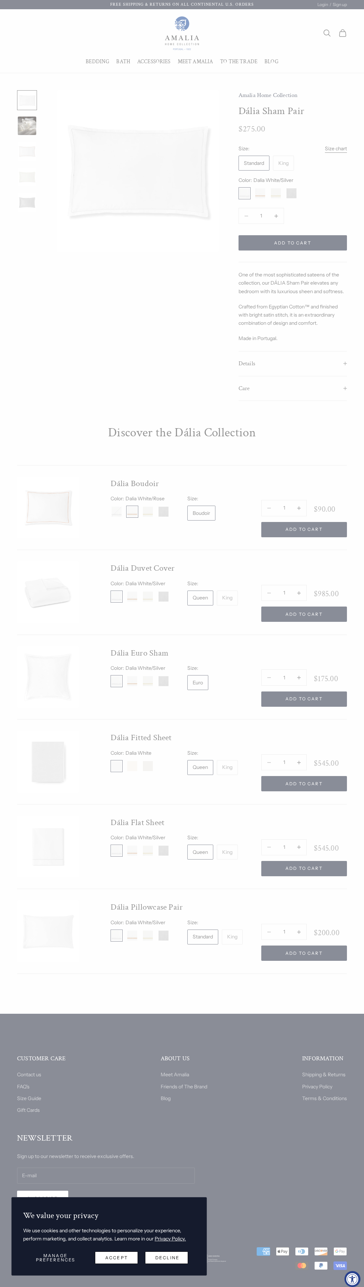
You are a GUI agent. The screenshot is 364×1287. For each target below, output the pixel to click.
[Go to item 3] (27, 151)
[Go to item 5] (27, 202)
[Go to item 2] (27, 126)
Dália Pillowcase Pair (147, 906)
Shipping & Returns (324, 1074)
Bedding (97, 61)
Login (322, 4)
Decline (167, 1257)
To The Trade (238, 61)
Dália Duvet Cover (143, 568)
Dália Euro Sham (139, 652)
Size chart (336, 148)
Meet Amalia (195, 61)
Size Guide (29, 1098)
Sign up (340, 4)
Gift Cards (28, 1110)
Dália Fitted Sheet (141, 737)
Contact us (29, 1074)
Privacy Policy (317, 1086)
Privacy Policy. (170, 1238)
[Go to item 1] (27, 100)
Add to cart (292, 243)
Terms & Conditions (324, 1098)
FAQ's (23, 1086)
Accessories (154, 61)
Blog (271, 61)
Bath (123, 61)
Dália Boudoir (135, 483)
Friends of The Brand (184, 1086)
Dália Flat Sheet (137, 822)
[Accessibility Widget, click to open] (352, 1279)
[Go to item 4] (27, 177)
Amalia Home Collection (268, 95)
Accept (116, 1257)
